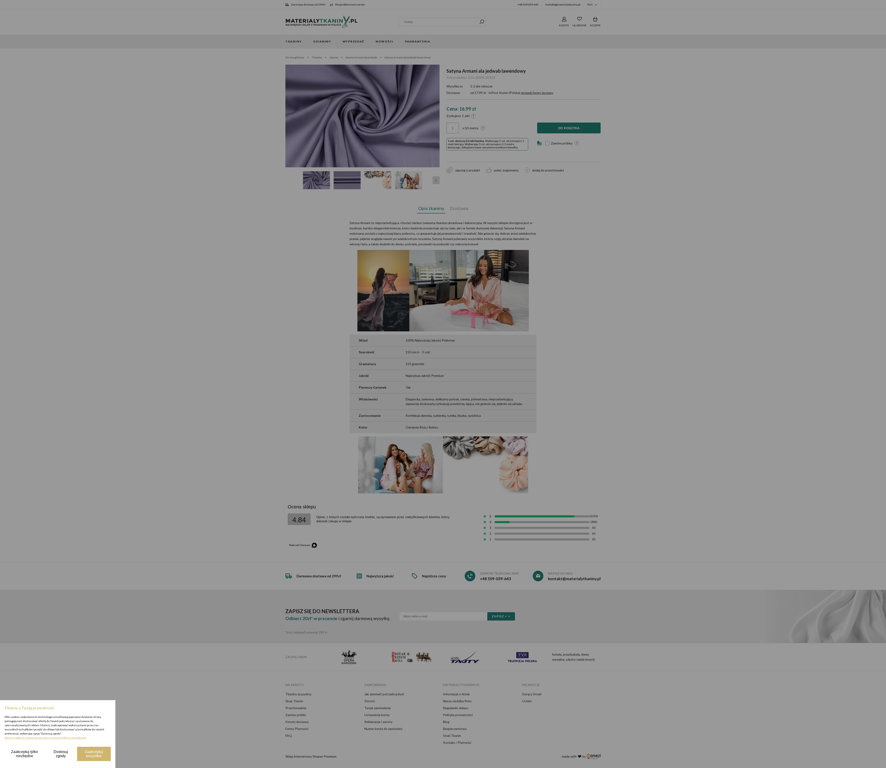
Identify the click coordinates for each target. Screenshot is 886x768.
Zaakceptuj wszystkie (94, 754)
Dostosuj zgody (61, 754)
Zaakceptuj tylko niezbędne (24, 754)
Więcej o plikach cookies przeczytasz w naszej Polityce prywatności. (46, 737)
